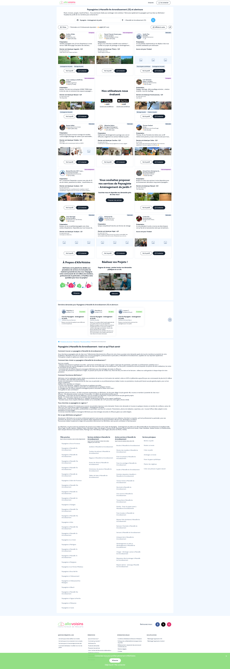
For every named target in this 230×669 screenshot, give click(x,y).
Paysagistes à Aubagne (68, 505)
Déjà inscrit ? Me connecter (115, 665)
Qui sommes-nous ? (93, 639)
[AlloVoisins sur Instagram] (169, 624)
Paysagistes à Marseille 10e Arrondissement (70, 486)
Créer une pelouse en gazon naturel (154, 469)
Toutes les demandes (93, 646)
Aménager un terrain (150, 455)
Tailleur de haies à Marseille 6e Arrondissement (98, 476)
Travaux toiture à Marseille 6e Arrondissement (125, 481)
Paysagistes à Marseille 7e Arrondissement (69, 556)
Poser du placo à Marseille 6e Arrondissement (125, 514)
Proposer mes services (94, 648)
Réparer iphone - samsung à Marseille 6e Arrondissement (127, 566)
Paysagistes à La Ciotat (69, 540)
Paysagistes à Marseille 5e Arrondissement (69, 492)
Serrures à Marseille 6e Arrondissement (128, 532)
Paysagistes (77, 341)
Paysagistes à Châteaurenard (70, 576)
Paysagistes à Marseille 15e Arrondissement (70, 517)
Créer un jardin (148, 450)
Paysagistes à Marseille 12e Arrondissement (70, 510)
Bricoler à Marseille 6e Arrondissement (128, 445)
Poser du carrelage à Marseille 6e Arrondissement (126, 464)
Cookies (120, 651)
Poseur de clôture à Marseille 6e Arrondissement (99, 463)
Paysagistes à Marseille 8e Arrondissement (69, 455)
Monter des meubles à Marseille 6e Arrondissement (127, 451)
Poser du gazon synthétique (152, 459)
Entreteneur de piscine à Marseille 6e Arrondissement (100, 470)
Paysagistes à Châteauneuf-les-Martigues (71, 582)
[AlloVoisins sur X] (163, 624)
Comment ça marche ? (94, 641)
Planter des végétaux (150, 464)
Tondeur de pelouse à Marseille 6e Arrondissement (99, 452)
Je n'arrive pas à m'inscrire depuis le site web (70, 643)
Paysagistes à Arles (67, 522)
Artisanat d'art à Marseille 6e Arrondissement (125, 538)
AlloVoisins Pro (92, 643)
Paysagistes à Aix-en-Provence (71, 443)
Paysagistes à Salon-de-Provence (72, 480)
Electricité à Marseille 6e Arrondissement (123, 488)
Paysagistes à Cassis (68, 608)
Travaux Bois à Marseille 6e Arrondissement (124, 501)
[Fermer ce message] (226, 656)
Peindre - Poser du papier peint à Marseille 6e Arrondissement (126, 507)
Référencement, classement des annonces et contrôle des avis (129, 645)
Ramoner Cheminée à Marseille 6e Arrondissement (126, 527)
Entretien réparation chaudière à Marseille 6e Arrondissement (126, 475)
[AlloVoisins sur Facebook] (157, 624)
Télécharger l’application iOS (154, 639)
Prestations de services (66, 341)
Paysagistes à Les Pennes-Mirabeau (72, 567)
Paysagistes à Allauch (68, 587)
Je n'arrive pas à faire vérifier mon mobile (69, 639)
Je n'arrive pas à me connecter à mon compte (70, 641)
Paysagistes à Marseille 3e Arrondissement (69, 550)
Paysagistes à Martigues (69, 544)
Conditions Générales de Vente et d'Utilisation (130, 639)
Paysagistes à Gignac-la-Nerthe (71, 598)
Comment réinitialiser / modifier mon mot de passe (70, 646)
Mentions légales (122, 649)
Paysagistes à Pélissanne (69, 603)
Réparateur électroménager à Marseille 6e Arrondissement (128, 559)
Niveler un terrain (149, 445)
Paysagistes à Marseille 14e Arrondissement (70, 528)
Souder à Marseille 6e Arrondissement (128, 470)
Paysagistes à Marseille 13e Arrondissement (70, 462)
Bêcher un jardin (149, 441)
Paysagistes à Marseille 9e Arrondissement (69, 449)
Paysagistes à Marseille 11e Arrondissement (70, 468)
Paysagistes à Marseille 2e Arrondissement (69, 534)
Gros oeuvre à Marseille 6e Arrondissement (124, 494)
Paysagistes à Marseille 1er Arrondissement (70, 499)
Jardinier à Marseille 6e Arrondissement (101, 447)
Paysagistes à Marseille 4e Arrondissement (69, 475)
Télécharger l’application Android (155, 641)
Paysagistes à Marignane (69, 562)
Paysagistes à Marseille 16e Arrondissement (70, 593)
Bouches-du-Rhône (85, 341)
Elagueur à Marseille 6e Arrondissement (101, 458)
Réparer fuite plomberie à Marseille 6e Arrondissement (128, 520)
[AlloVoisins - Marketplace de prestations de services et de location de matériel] (67, 4)
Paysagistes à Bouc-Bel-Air (70, 571)
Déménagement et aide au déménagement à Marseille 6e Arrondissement (125, 545)
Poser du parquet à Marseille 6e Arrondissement (126, 457)
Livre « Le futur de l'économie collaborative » (99, 650)
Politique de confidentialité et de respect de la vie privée (130, 641)
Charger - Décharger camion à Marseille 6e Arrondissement (128, 553)
